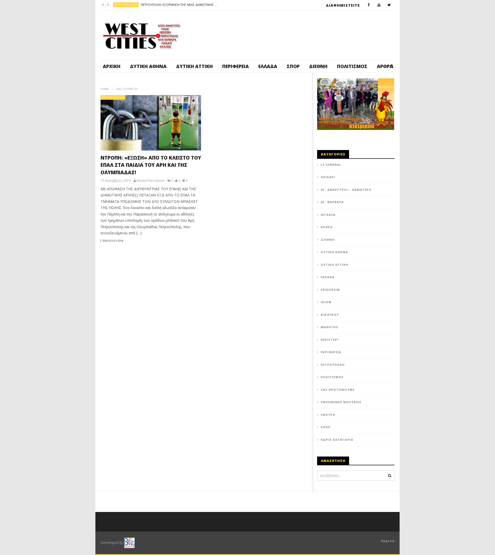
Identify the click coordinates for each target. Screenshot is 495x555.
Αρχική (111, 66)
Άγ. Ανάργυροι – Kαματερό (346, 190)
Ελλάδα (267, 66)
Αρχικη (387, 541)
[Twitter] (389, 5)
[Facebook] (369, 5)
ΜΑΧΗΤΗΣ (329, 327)
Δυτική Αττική (194, 66)
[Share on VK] (278, 248)
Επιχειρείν (330, 290)
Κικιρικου (330, 315)
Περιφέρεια (235, 66)
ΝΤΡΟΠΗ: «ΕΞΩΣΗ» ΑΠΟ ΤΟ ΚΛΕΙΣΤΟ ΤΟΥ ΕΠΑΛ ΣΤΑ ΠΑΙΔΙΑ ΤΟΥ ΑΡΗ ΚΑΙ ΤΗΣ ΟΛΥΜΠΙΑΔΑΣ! (151, 165)
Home (105, 89)
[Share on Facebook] (201, 248)
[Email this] (291, 248)
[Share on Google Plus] (253, 248)
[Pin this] (265, 248)
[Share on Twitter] (214, 248)
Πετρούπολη (113, 97)
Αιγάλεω (328, 215)
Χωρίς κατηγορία (337, 440)
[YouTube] (379, 5)
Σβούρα (328, 415)
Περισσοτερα (112, 240)
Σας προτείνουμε (337, 390)
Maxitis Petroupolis (150, 181)
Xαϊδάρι (328, 177)
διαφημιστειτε (343, 5)
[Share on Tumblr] (240, 248)
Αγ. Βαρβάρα (332, 202)
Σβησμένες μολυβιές (341, 402)
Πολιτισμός (352, 66)
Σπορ (293, 66)
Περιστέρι (330, 340)
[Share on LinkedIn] (227, 248)
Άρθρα (327, 227)
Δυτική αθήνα (148, 66)
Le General (331, 165)
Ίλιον (326, 302)
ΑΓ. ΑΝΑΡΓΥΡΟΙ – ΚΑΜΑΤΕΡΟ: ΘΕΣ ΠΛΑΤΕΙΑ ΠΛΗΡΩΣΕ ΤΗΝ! (203, 5)
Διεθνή (318, 66)
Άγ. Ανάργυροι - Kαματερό (138, 5)
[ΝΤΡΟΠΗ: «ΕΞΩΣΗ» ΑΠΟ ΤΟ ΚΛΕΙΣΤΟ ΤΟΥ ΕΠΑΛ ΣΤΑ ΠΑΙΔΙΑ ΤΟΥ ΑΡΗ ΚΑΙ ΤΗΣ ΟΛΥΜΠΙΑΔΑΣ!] (151, 123)
